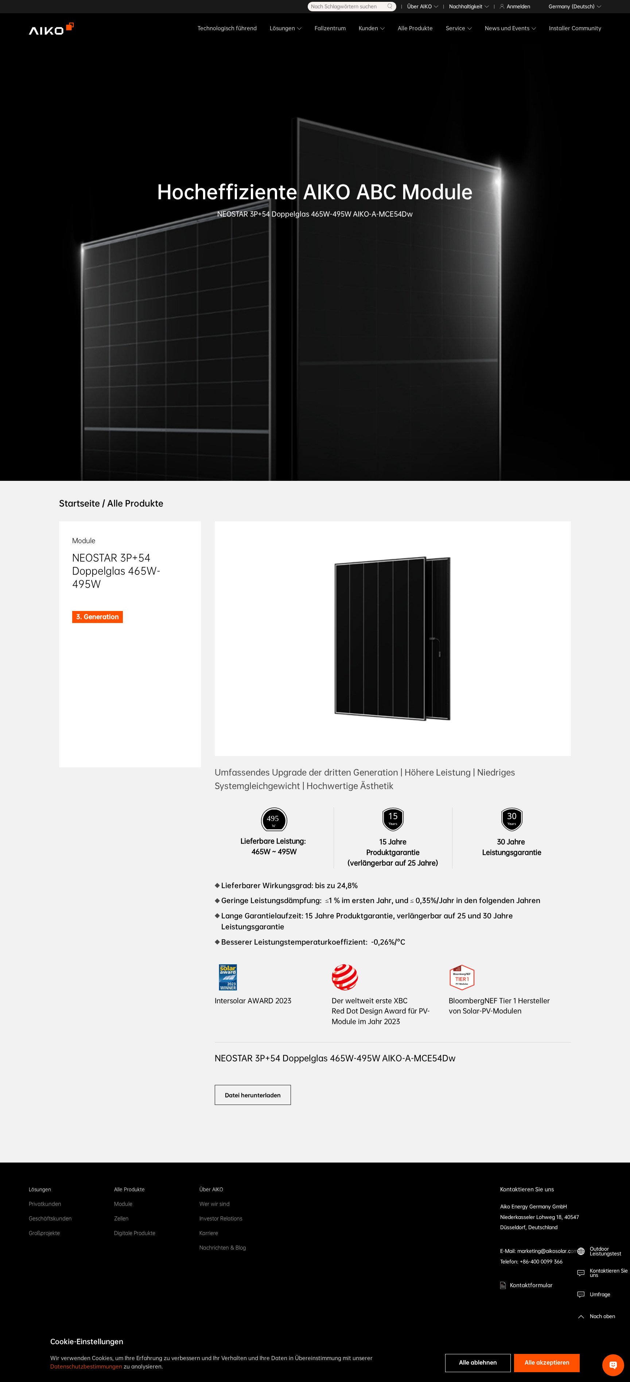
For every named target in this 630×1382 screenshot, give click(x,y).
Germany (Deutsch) (572, 6)
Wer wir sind (214, 1203)
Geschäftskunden (50, 1218)
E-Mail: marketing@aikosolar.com (539, 1251)
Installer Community (575, 28)
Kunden (368, 28)
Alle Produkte (415, 28)
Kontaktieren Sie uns (609, 1273)
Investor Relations (220, 1218)
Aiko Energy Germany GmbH (533, 1206)
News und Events (507, 28)
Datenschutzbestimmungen (86, 1366)
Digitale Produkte (134, 1233)
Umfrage (600, 1294)
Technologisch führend (227, 28)
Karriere (208, 1233)
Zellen (121, 1218)
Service (455, 28)
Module (123, 1203)
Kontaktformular (531, 1285)
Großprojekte (44, 1233)
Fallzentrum (330, 28)
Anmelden (518, 6)
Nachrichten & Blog (222, 1247)
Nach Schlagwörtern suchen (344, 6)
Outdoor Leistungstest (605, 1251)
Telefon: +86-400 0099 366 (531, 1261)
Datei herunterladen (253, 1095)
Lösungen (282, 28)
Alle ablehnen (478, 1362)
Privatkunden (45, 1203)
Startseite (79, 503)
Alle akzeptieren (547, 1362)
